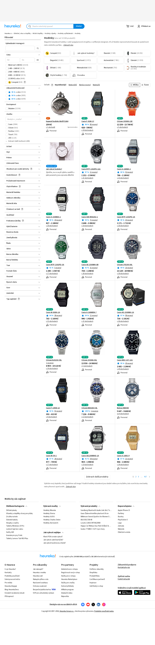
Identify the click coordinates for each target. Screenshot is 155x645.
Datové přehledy (67, 586)
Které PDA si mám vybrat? (53, 537)
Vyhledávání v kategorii (15, 43)
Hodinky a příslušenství (65, 33)
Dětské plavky (11, 510)
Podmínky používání (12, 576)
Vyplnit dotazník (124, 579)
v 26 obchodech (87, 273)
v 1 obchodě (50, 127)
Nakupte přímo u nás (40, 579)
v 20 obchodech (52, 226)
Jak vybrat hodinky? (54, 169)
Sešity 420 (10, 532)
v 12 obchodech (87, 417)
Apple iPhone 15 (124, 510)
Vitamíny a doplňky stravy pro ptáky (19, 513)
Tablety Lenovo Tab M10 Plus (17, 538)
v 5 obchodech (122, 127)
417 (145, 476)
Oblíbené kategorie (15, 506)
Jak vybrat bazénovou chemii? (54, 543)
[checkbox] (7, 65)
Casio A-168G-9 (123, 456)
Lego (120, 523)
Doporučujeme (125, 506)
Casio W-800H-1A (53, 312)
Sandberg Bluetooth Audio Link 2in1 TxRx (96, 510)
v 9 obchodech (51, 417)
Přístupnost (9, 596)
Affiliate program (67, 589)
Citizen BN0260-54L (89, 408)
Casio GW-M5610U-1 (89, 217)
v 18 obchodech (87, 130)
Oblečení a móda (124, 532)
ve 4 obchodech (123, 414)
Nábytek (121, 529)
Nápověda (65, 596)
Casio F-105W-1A (53, 408)
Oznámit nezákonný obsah (14, 593)
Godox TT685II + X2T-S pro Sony (93, 529)
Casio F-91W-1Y (87, 121)
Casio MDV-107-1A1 (125, 360)
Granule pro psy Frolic (14, 535)
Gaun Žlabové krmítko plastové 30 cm (94, 513)
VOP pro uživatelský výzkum (43, 593)
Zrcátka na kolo (12, 516)
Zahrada (121, 526)
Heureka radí (38, 576)
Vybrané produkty (89, 506)
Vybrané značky (50, 506)
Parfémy (121, 513)
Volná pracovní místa (12, 579)
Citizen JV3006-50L (89, 360)
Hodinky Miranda (49, 510)
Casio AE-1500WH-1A (125, 312)
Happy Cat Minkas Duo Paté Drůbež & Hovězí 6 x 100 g (96, 526)
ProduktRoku (94, 576)
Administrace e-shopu (69, 569)
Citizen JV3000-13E (124, 121)
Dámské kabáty (12, 520)
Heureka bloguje (11, 586)
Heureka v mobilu (39, 572)
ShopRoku (93, 572)
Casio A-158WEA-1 (53, 217)
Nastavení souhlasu (40, 582)
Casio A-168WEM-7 (89, 312)
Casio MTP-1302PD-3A (55, 265)
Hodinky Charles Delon (51, 520)
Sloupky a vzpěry (12, 523)
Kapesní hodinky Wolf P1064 (57, 121)
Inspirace (92, 582)
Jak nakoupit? (38, 569)
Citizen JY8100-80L (124, 265)
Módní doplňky (38, 33)
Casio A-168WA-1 (124, 169)
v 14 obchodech (52, 368)
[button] (20, 48)
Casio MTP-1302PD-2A (126, 217)
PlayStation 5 (123, 520)
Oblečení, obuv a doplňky (22, 33)
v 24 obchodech (123, 465)
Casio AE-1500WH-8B (89, 265)
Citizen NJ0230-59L (54, 360)
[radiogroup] (23, 95)
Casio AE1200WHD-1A (90, 456)
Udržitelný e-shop (96, 586)
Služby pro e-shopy (68, 576)
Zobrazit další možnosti (17, 141)
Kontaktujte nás (124, 567)
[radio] (7, 92)
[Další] (149, 476)
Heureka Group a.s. (67, 611)
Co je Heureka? (10, 569)
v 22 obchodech (123, 178)
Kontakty (8, 572)
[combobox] (50, 26)
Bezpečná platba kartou (42, 589)
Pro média (8, 582)
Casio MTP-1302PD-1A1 (91, 169)
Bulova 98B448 (123, 408)
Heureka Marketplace (69, 579)
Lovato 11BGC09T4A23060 (90, 523)
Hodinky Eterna (49, 513)
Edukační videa (66, 593)
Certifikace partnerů (97, 579)
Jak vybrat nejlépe (52, 532)
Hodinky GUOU (49, 516)
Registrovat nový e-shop (70, 572)
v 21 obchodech (87, 178)
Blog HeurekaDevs (12, 589)
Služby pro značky (68, 582)
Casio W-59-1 (51, 456)
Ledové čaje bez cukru (14, 529)
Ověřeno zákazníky (96, 569)
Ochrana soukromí (39, 586)
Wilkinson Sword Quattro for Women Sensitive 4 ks (96, 516)
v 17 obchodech (52, 273)
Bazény (121, 516)
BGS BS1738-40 (86, 520)
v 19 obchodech (87, 465)
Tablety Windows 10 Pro (15, 526)
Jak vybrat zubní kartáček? (53, 540)
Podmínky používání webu (104, 611)
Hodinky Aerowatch (50, 523)
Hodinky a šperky (50, 33)
